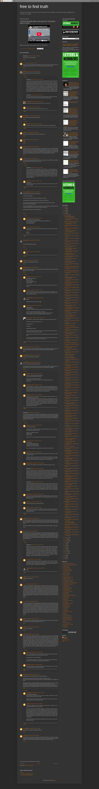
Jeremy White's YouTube (67, 581)
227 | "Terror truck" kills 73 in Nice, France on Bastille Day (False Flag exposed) (74, 152)
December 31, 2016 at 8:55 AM (38, 463)
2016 (65, 213)
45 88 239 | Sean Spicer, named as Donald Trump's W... (70, 459)
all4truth (64, 621)
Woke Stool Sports (66, 567)
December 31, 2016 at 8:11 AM (36, 305)
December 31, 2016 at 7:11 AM (36, 218)
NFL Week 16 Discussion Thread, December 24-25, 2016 (70, 403)
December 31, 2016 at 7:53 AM (35, 355)
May (65, 547)
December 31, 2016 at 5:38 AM (33, 115)
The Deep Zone (66, 571)
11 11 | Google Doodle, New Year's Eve (71, 266)
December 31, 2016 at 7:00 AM (34, 240)
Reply (24, 59)
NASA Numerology (66, 578)
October (66, 539)
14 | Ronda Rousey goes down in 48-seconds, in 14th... (71, 257)
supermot (28, 652)
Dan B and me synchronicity (69, 446)
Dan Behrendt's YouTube (67, 611)
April (65, 548)
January (66, 553)
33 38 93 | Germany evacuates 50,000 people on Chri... (71, 352)
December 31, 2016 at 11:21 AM (33, 618)
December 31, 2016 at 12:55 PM (38, 568)
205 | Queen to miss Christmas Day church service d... (70, 419)
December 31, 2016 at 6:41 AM (32, 158)
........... (24, 63)
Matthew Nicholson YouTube (68, 580)
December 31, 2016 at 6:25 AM (32, 139)
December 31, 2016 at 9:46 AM (37, 101)
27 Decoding (65, 626)
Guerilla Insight (66, 585)
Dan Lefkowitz (65, 610)
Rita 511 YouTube (66, 574)
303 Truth (65, 625)
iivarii (27, 107)
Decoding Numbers (66, 606)
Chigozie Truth (66, 614)
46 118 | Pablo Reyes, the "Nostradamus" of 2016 (73, 102)
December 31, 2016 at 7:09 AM (32, 260)
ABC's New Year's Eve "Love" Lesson (71, 221)
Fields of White (66, 597)
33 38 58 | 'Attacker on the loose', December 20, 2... (70, 512)
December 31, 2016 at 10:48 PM (36, 703)
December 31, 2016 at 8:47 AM (36, 384)
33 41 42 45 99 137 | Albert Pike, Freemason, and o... (70, 246)
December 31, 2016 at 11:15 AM (31, 584)
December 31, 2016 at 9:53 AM (31, 531)
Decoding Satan (66, 604)
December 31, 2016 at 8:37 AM (36, 440)
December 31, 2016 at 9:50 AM (32, 518)
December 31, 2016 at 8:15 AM (33, 412)
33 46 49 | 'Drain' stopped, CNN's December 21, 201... (70, 497)
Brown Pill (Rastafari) (67, 617)
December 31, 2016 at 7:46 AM (33, 346)
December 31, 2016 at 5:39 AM (36, 123)
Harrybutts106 (26, 240)
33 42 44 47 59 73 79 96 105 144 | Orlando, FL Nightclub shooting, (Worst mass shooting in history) (73, 134)
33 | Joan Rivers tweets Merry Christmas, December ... (69, 355)
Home (39, 763)
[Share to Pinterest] (42, 48)
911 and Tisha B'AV (66, 622)
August (65, 542)
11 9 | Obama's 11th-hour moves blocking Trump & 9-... (70, 262)
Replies (25, 77)
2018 (65, 210)
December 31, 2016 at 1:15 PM (36, 501)
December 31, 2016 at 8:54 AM (36, 451)
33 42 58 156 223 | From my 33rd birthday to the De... (70, 416)
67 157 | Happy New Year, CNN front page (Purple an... (71, 219)
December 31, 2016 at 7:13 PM (34, 728)
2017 (65, 211)
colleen (64, 613)
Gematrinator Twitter (67, 586)
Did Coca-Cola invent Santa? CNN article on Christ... (70, 431)
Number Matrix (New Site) (68, 577)
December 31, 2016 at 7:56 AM (34, 362)
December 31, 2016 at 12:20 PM (33, 674)
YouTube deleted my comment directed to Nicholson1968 (71, 308)
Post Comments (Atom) (29, 765)
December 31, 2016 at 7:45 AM (38, 297)
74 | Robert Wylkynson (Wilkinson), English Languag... (70, 249)
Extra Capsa (65, 599)
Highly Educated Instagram (68, 584)
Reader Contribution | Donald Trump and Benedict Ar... (71, 476)
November (66, 537)
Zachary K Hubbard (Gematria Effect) (70, 564)
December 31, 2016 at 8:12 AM (38, 317)
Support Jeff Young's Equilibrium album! (71, 270)
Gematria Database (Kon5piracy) (69, 595)
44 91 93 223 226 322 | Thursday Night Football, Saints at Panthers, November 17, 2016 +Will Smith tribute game (73, 93)
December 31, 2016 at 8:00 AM (34, 251)
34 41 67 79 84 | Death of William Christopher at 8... (70, 223)
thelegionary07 (26, 355)
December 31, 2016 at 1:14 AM (31, 63)
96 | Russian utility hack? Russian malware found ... (70, 259)
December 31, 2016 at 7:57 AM (36, 180)
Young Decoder (66, 566)
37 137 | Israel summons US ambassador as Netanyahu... (70, 357)
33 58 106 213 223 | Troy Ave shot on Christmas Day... (71, 365)
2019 (65, 208)
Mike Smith (25, 115)
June (65, 545)
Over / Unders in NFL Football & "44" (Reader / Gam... (71, 517)
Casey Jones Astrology (67, 615)
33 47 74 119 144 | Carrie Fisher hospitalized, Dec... (70, 442)
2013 (65, 558)
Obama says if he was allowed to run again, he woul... (71, 370)
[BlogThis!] (39, 48)
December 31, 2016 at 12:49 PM (36, 664)
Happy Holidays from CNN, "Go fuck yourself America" (70, 451)
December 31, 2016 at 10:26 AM (37, 468)
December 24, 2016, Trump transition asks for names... (71, 414)
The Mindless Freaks (67, 569)
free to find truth (34, 6)
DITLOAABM (65, 602)
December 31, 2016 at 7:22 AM (36, 290)
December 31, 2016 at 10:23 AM (33, 576)
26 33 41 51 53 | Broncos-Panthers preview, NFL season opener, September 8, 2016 (74, 171)
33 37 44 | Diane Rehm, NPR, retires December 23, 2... (71, 434)
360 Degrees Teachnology (68, 624)
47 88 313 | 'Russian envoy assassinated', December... (69, 522)
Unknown (25, 132)
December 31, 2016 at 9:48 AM (34, 107)
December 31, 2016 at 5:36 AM (34, 71)
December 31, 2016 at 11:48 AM (35, 559)
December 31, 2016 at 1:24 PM (36, 507)
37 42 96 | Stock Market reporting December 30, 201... (70, 278)
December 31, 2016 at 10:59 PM (33, 735)
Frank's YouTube (66, 596)
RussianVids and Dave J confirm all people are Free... (70, 393)
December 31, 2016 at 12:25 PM (38, 692)
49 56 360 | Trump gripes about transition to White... (70, 333)
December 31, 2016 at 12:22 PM (38, 494)
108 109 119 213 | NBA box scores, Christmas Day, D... (70, 347)
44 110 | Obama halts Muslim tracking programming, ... (71, 479)
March (65, 550)
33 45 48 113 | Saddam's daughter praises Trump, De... (70, 484)
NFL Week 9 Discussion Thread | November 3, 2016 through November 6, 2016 (74, 161)
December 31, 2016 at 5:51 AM (37, 79)
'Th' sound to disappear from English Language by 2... (71, 251)
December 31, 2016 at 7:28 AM (37, 167)
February (66, 551)
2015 (65, 555)
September (66, 540)
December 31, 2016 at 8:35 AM (36, 425)
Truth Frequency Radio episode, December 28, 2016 (70, 316)
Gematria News (66, 592)
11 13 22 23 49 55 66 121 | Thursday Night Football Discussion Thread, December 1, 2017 (74, 143)
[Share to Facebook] (41, 48)
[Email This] (37, 48)
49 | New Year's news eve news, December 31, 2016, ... (70, 231)
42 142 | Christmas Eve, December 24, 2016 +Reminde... (71, 429)
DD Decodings (66, 607)
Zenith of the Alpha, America (68, 563)
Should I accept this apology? (69, 325)
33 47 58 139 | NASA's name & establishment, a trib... (70, 254)
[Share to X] (40, 48)
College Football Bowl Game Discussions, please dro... (69, 217)
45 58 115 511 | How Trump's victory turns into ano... (70, 303)
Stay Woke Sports (66, 573)
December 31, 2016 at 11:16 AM (31, 601)
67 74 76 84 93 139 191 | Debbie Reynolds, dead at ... (70, 313)
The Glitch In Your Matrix (67, 570)
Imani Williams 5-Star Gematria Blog (70, 582)
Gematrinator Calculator (67, 588)
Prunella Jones (29, 317)
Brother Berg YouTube (67, 618)
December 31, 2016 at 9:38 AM (36, 394)
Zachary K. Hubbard (66, 638)
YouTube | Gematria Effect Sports (27, 773)
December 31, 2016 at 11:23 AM (37, 544)
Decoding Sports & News (67, 603)
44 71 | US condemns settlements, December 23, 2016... (70, 439)
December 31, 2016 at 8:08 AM (36, 373)
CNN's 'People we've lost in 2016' (70, 342)
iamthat (24, 158)
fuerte (24, 531)
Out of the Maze (66, 575)
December (66, 214)
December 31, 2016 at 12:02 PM (33, 634)
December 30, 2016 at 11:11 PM (34, 55)
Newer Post (22, 763)
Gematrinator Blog (66, 589)
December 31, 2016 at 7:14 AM (36, 276)
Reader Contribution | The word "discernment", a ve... (70, 306)
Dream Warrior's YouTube (68, 600)
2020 (65, 207)
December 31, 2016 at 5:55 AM (32, 132)
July (65, 543)
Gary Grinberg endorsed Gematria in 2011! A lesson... (71, 283)
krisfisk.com (25, 71)
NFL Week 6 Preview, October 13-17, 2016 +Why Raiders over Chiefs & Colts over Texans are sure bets (74, 84)
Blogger (54, 780)
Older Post (56, 763)
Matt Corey (25, 346)
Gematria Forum (66, 593)
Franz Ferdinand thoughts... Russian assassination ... (71, 487)
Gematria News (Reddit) (67, 591)
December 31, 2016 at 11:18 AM (37, 481)
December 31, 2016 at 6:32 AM (32, 146)
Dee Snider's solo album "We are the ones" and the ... (71, 471)
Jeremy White (25, 728)
